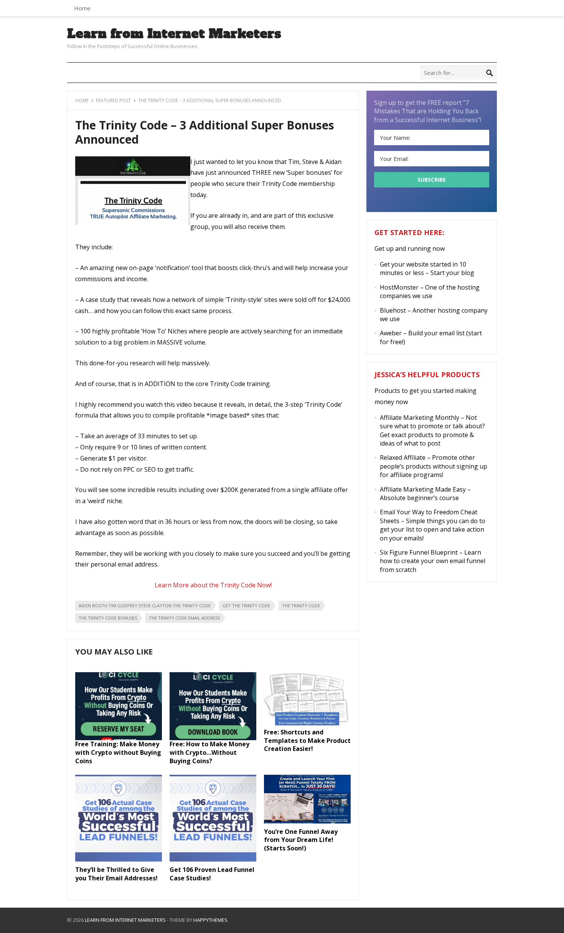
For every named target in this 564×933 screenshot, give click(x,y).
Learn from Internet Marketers (174, 34)
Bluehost (393, 310)
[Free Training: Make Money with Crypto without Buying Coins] (118, 738)
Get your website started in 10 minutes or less (423, 268)
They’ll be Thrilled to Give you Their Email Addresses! (116, 873)
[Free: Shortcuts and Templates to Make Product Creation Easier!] (307, 725)
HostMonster (399, 287)
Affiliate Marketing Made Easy (423, 489)
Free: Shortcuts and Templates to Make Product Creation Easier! (307, 740)
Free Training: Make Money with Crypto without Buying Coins (118, 752)
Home (82, 8)
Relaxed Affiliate (402, 457)
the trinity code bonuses (108, 618)
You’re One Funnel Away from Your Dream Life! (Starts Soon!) (301, 839)
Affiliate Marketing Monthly (419, 417)
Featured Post (113, 100)
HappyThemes (210, 919)
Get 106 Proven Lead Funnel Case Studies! (212, 873)
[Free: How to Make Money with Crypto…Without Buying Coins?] (213, 738)
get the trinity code (246, 605)
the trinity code (301, 605)
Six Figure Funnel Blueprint (419, 552)
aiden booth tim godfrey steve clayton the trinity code (145, 605)
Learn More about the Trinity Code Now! (213, 585)
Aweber (391, 333)
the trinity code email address (184, 618)
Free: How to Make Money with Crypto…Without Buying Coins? (209, 752)
